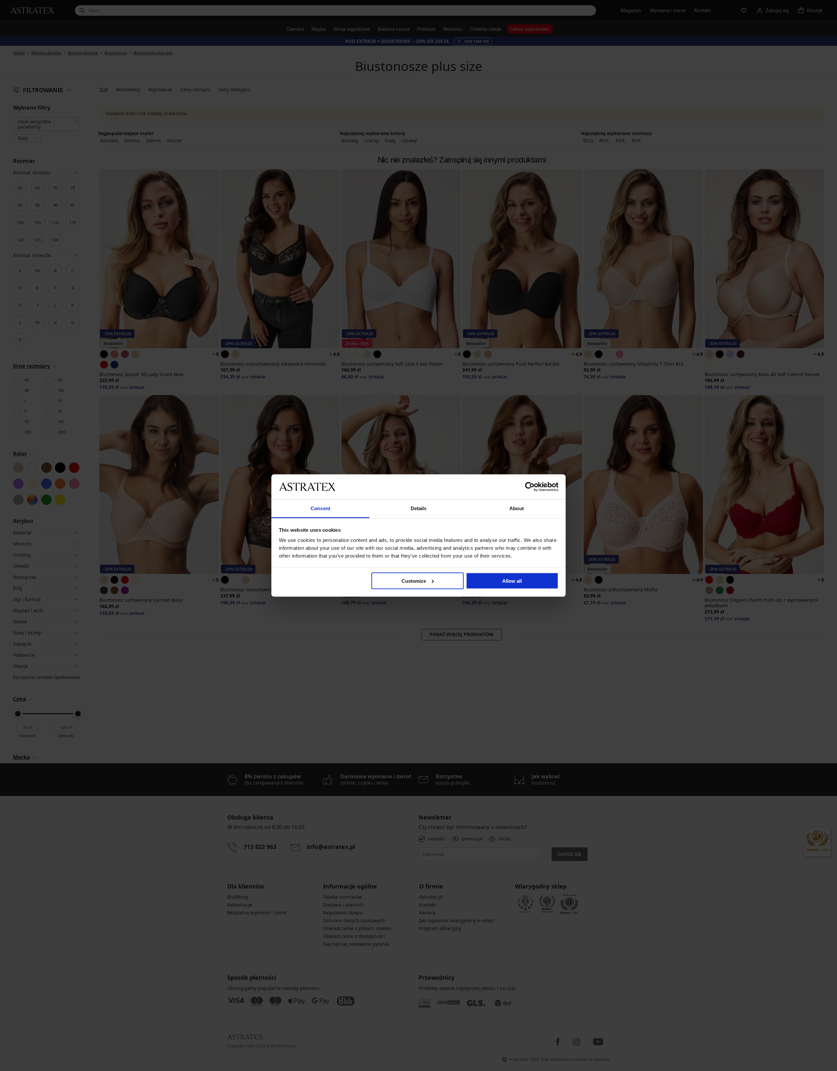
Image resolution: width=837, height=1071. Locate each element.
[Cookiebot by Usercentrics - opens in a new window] (529, 487)
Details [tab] (419, 508)
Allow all (512, 580)
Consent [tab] (320, 508)
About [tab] (516, 508)
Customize (413, 580)
